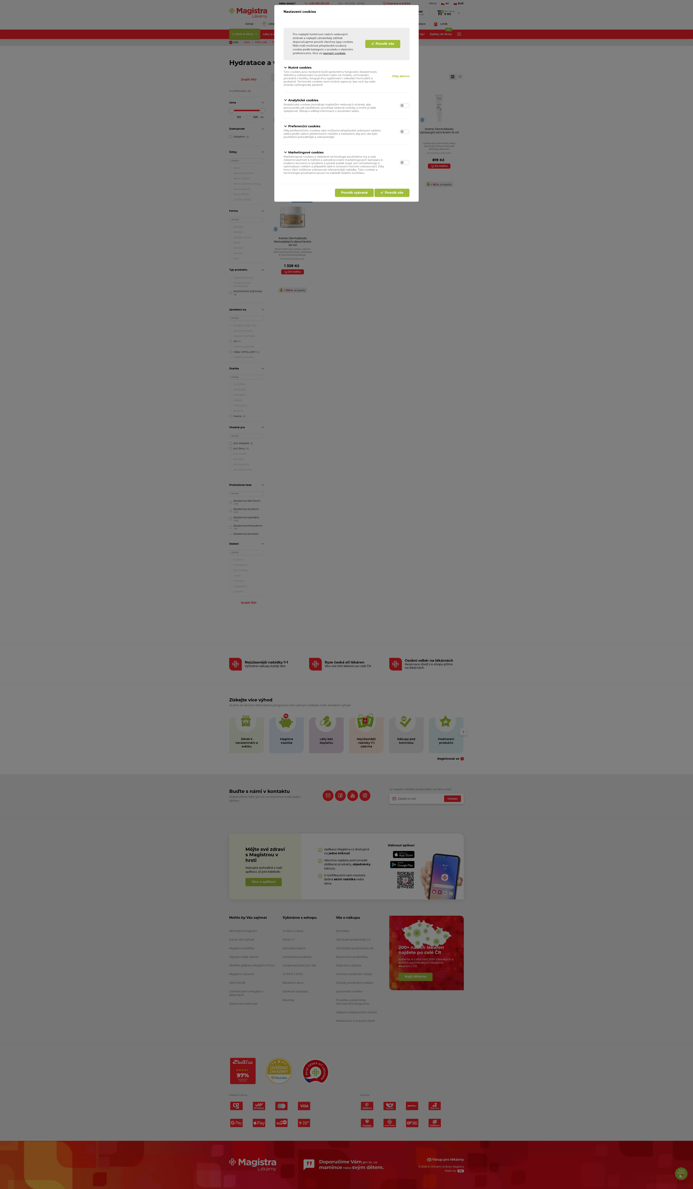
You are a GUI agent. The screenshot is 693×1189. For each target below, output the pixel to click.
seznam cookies (334, 53)
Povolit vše (384, 43)
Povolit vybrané (354, 192)
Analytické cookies (303, 100)
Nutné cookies (299, 67)
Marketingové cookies (306, 152)
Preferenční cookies (304, 126)
